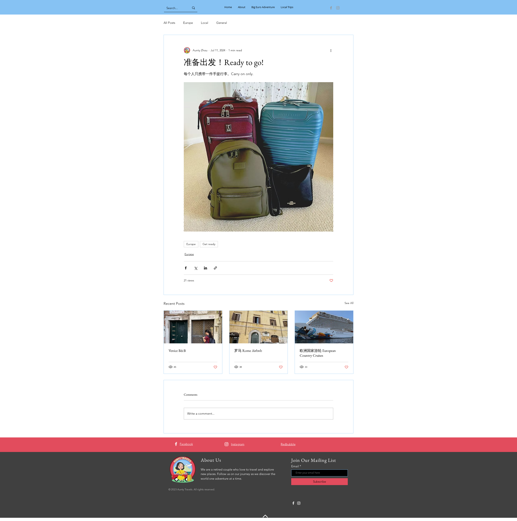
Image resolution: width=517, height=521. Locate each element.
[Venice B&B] (193, 327)
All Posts (169, 23)
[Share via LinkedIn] (205, 268)
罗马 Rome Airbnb (248, 350)
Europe (188, 23)
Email (295, 466)
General (221, 23)
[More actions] (330, 50)
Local (204, 23)
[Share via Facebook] (186, 268)
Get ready (209, 244)
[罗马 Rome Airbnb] (258, 327)
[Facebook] (331, 8)
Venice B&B (177, 350)
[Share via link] (215, 268)
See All (349, 303)
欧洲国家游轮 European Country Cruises (318, 353)
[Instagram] (338, 8)
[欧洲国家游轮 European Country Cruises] (324, 327)
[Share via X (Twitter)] (196, 268)
